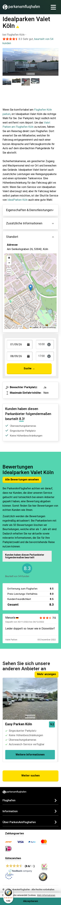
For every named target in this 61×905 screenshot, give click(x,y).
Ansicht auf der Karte (23, 263)
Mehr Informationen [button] (46, 895)
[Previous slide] (6, 58)
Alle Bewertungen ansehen (22, 479)
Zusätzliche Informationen (24, 223)
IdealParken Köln (17, 199)
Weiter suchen (30, 775)
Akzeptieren (30, 901)
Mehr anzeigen (46, 674)
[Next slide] (55, 58)
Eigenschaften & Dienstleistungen (29, 210)
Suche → (29, 368)
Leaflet (35, 327)
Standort (12, 236)
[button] (30, 287)
